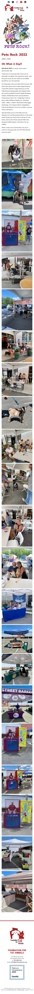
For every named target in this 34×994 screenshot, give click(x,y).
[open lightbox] (17, 153)
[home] (14, 7)
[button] (27, 7)
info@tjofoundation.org (19, 962)
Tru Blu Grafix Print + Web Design (15, 990)
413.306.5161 (18, 960)
